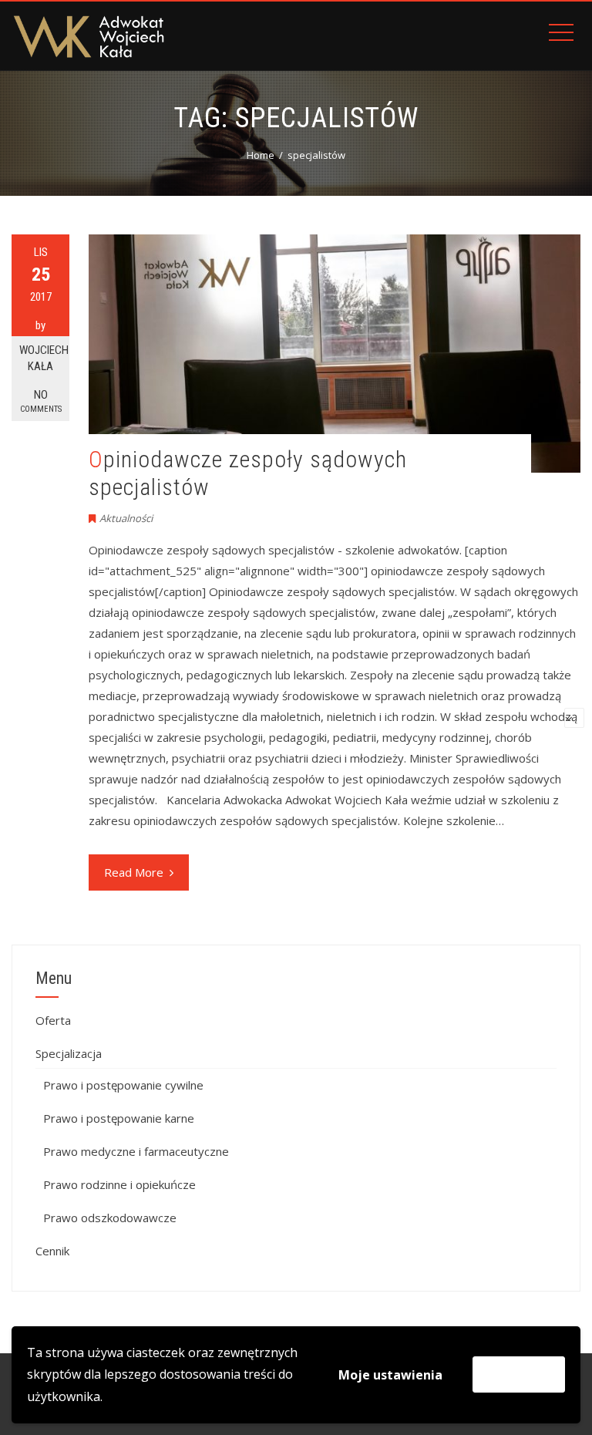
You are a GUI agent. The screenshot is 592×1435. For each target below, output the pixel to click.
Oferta (53, 1020)
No (41, 401)
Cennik (52, 1250)
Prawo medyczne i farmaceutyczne (136, 1151)
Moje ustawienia (390, 1374)
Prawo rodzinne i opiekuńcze (119, 1184)
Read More (133, 872)
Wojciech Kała (44, 358)
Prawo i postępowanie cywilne (123, 1085)
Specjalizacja (68, 1053)
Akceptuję (518, 1374)
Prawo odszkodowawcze (110, 1217)
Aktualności (126, 518)
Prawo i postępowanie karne (118, 1118)
